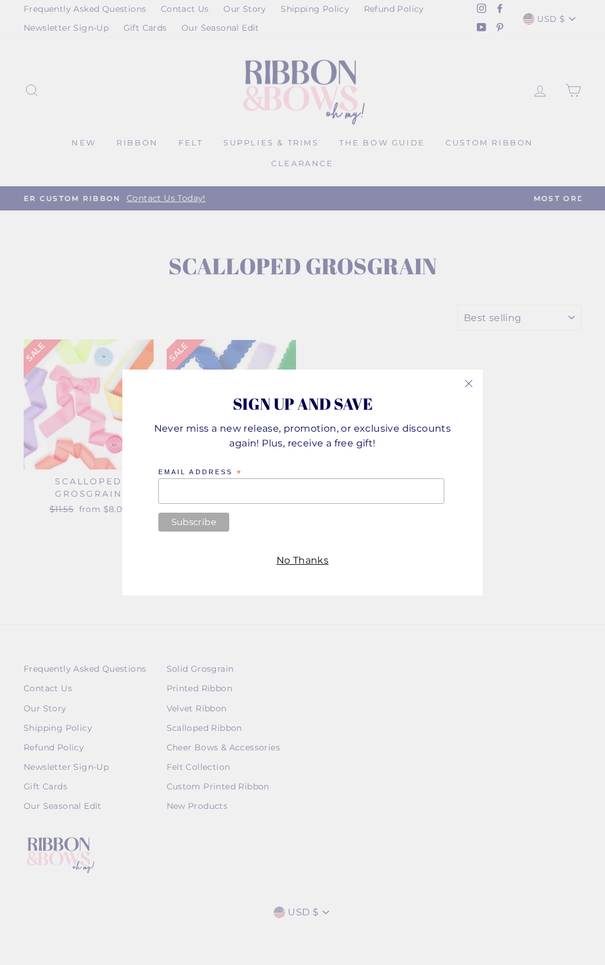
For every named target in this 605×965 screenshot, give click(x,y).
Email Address (200, 472)
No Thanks (303, 560)
